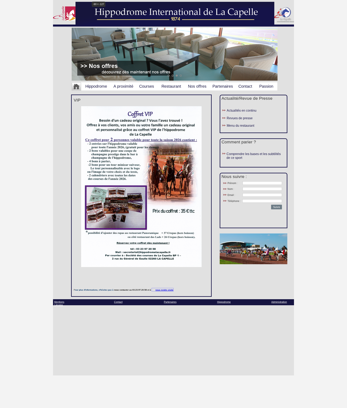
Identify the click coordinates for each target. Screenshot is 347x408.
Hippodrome (96, 86)
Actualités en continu (241, 110)
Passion (266, 86)
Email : (231, 195)
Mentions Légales (59, 303)
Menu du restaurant (240, 125)
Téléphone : (234, 201)
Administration (279, 302)
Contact (245, 86)
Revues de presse (240, 118)
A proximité (123, 86)
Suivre (276, 207)
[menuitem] (76, 86)
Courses (146, 86)
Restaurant (171, 86)
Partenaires (222, 86)
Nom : (231, 189)
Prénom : (232, 183)
